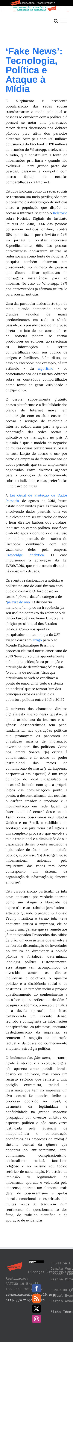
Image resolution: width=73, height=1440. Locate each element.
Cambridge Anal (21, 555)
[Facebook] (36, 1288)
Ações (40, 3)
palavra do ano (18, 602)
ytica (40, 555)
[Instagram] (36, 1319)
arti (35, 640)
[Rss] (36, 1298)
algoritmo (45, 368)
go (40, 640)
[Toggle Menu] (64, 21)
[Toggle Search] (56, 20)
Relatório (60, 213)
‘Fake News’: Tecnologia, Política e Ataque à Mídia (34, 70)
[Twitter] (36, 1308)
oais (16, 501)
